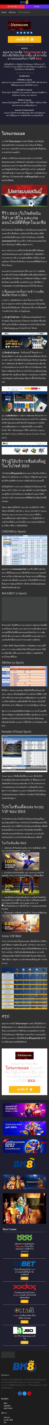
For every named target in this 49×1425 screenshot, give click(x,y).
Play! (25, 1255)
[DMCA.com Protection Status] (8, 1354)
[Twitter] (24, 1393)
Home (4, 12)
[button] (4, 2)
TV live (30, 282)
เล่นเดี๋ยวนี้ (22, 39)
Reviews (12, 12)
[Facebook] (20, 1393)
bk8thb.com (14, 328)
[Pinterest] (29, 1393)
